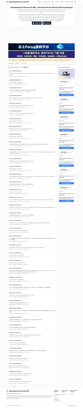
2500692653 (63, 99)
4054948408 (63, 134)
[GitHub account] (74, 405)
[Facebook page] (68, 405)
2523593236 (63, 187)
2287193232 (63, 81)
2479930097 (63, 152)
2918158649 (63, 169)
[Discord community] (70, 405)
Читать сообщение (66, 95)
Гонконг (57, 1)
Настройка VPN (46, 1)
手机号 (17, 63)
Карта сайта (64, 394)
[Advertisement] (41, 35)
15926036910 (64, 117)
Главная (39, 1)
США (52, 1)
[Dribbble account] (76, 405)
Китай (62, 1)
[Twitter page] (72, 405)
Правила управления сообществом (57, 399)
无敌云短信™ (11, 405)
